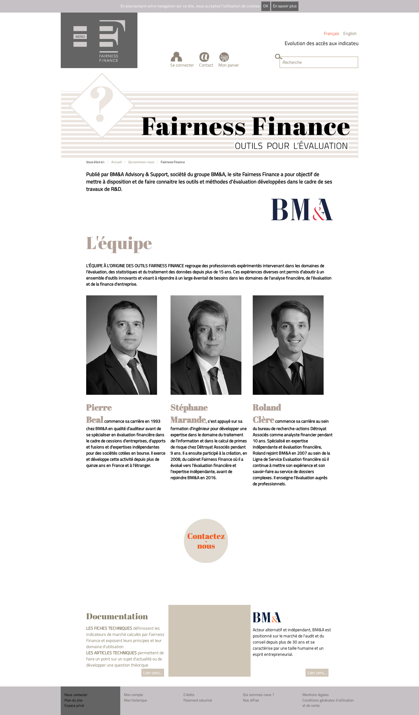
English (350, 33)
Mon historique (135, 700)
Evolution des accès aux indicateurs (318, 43)
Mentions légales (315, 695)
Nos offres (251, 700)
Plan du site (73, 700)
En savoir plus (285, 6)
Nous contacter (75, 695)
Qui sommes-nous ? (258, 695)
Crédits (188, 695)
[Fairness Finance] (99, 40)
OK (265, 6)
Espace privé (74, 705)
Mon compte (133, 695)
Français (331, 33)
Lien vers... (153, 672)
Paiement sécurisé (197, 700)
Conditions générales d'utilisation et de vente (328, 703)
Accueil (116, 161)
